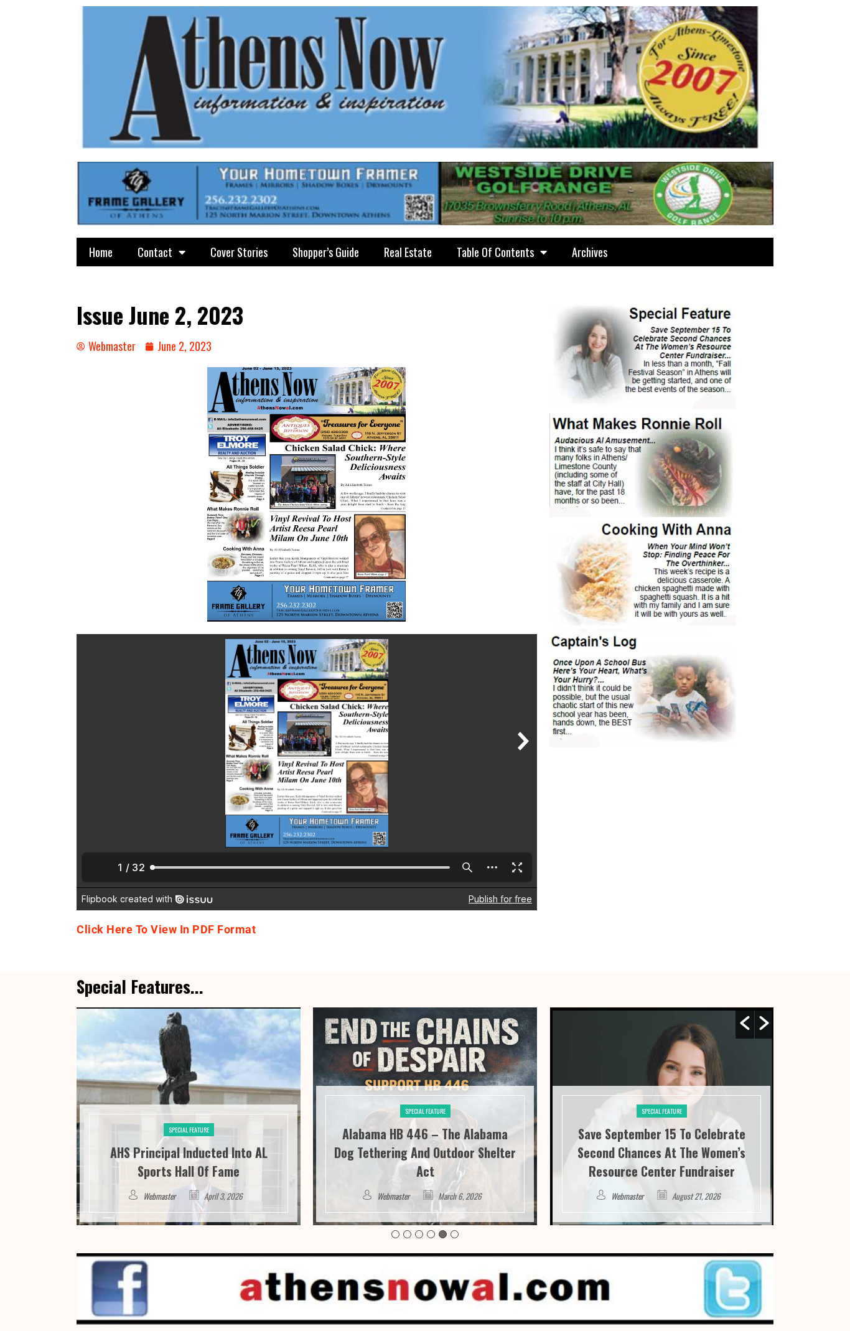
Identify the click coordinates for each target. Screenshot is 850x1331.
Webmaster (157, 1196)
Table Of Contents (495, 252)
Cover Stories (239, 252)
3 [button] (419, 1234)
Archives (589, 252)
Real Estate (408, 252)
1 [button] (395, 1234)
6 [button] (455, 1234)
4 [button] (431, 1234)
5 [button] (443, 1234)
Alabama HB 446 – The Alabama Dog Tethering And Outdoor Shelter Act (188, 1152)
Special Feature (189, 1111)
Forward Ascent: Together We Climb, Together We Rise (662, 1161)
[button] (745, 1023)
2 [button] (407, 1234)
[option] (188, 1116)
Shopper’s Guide (325, 252)
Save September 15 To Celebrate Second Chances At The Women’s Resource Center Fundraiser (425, 1152)
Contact (155, 252)
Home (101, 252)
